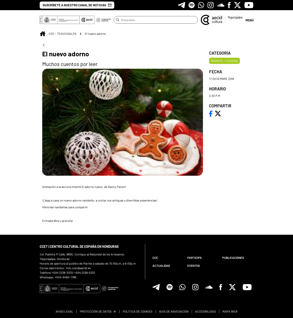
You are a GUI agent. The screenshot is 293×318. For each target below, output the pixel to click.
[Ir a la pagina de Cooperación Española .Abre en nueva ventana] (103, 19)
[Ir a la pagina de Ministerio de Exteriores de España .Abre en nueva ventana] (60, 20)
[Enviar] (117, 20)
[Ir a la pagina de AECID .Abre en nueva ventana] (87, 20)
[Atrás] (43, 45)
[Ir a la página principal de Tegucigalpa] (221, 20)
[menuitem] (167, 257)
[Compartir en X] (218, 113)
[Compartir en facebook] (211, 113)
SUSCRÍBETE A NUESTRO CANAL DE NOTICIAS (74, 5)
